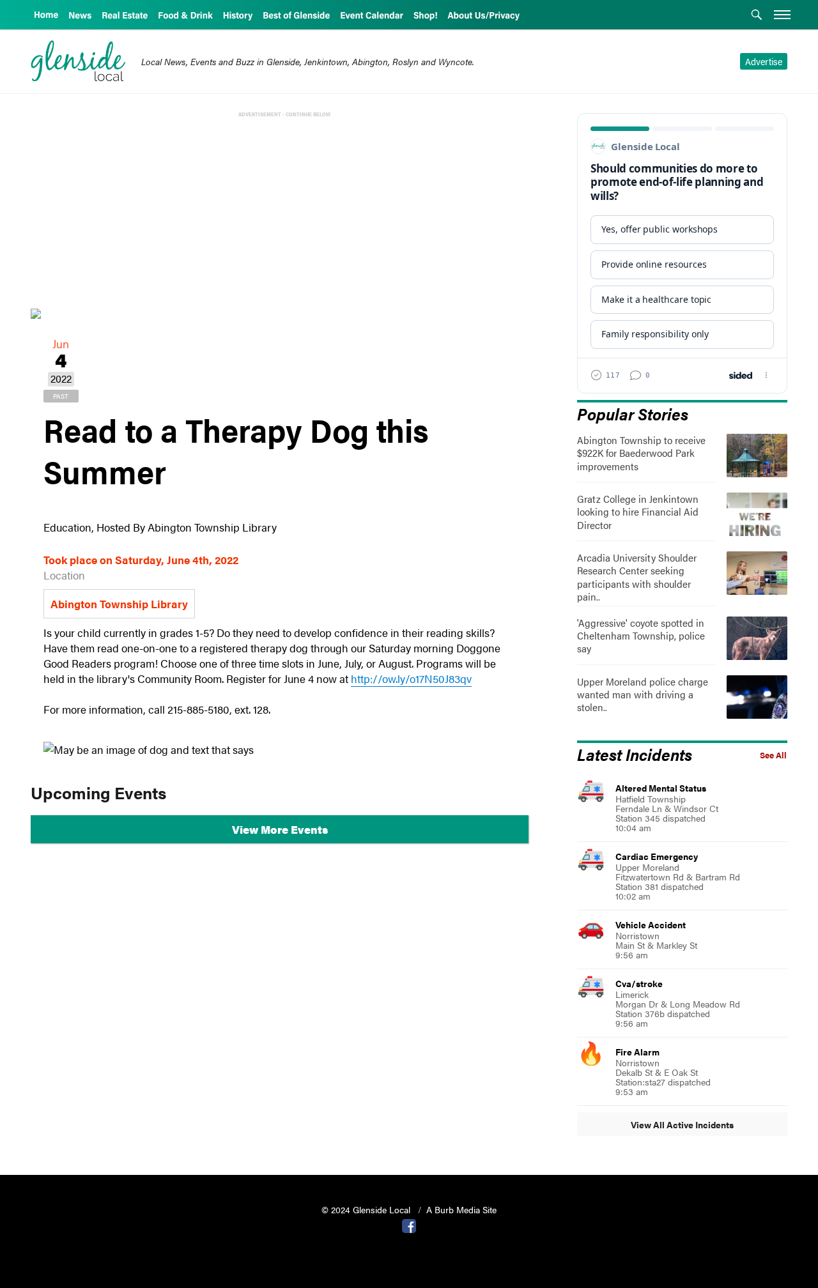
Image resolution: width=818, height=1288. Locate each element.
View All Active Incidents (682, 1124)
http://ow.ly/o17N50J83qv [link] (411, 678)
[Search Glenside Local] (757, 16)
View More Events (280, 829)
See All (773, 755)
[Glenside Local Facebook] (409, 1225)
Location (64, 575)
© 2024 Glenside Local (367, 1209)
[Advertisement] (282, 209)
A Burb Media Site (461, 1209)
